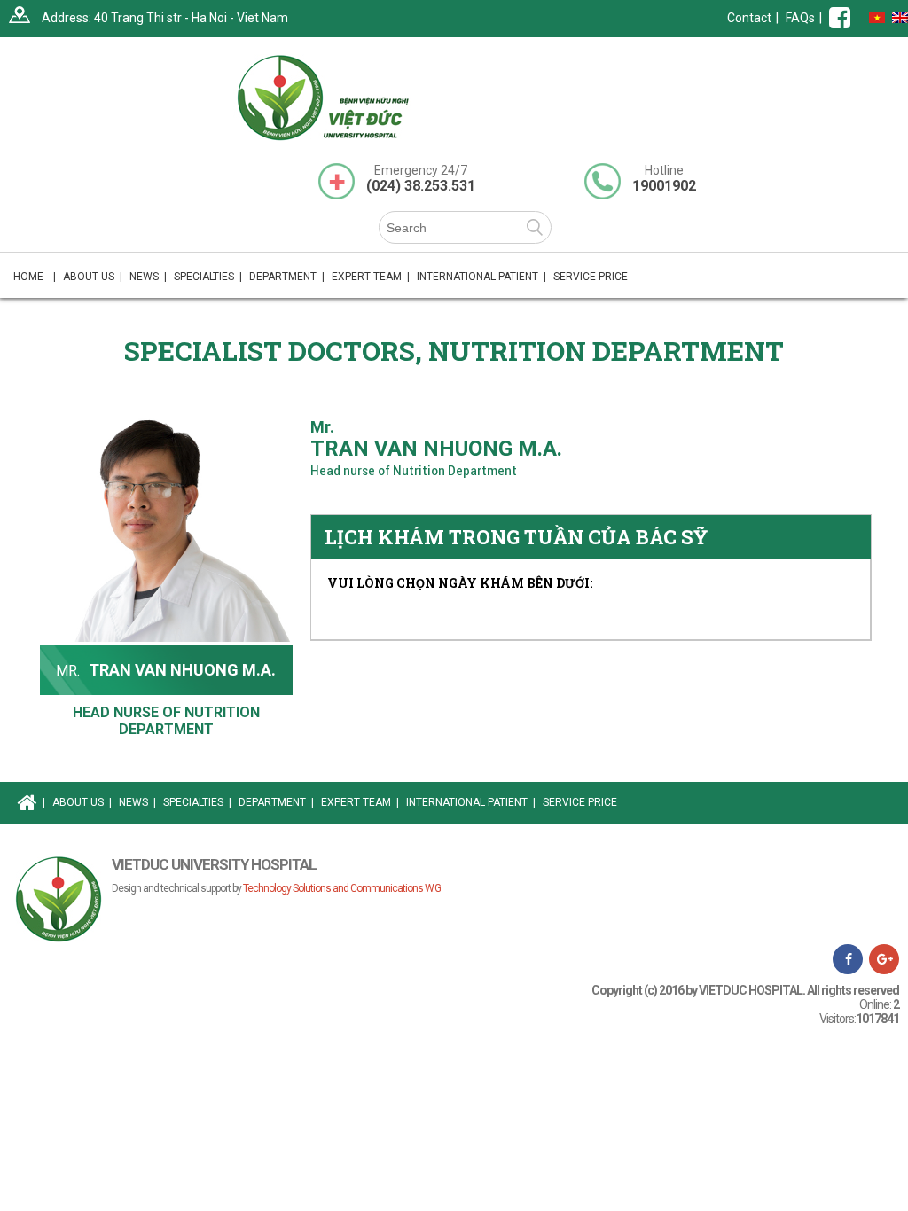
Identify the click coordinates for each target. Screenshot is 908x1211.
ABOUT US (82, 802)
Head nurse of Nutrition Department (166, 721)
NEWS (148, 276)
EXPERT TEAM (371, 276)
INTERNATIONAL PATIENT (481, 276)
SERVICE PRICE (590, 276)
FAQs (800, 18)
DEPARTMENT (276, 802)
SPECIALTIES (197, 802)
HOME (34, 276)
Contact (749, 18)
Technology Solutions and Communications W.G (342, 888)
